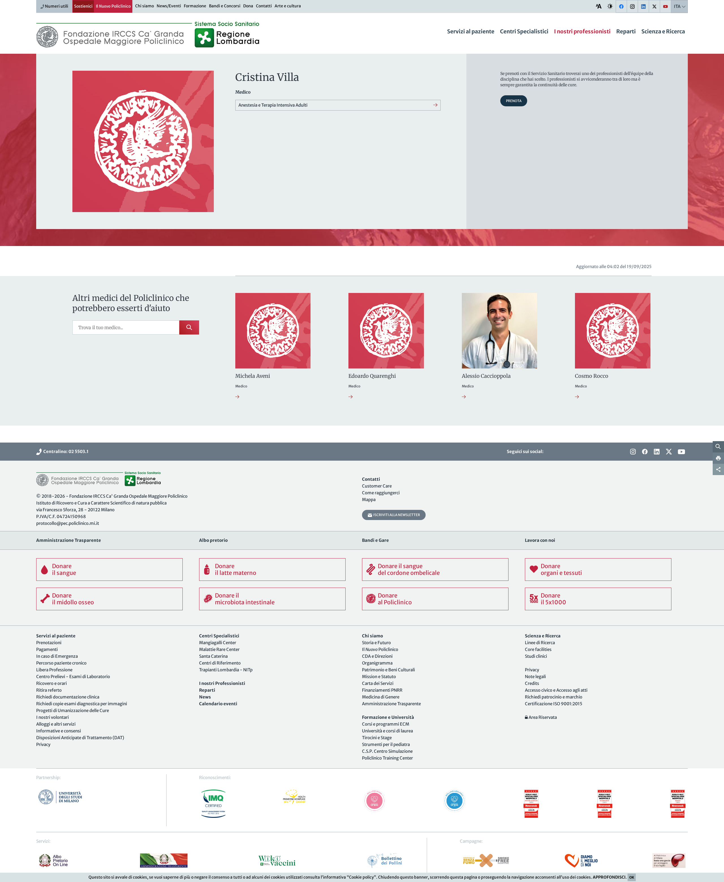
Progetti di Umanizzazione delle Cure (72, 710)
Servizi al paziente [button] (470, 31)
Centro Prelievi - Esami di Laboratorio (73, 676)
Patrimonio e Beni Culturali (388, 669)
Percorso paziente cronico (61, 663)
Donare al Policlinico (395, 599)
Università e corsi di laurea (387, 731)
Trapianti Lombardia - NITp (226, 669)
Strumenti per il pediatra (386, 744)
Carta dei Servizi (377, 683)
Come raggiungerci (381, 492)
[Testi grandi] (598, 6)
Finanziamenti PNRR (382, 690)
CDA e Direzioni (377, 656)
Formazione (195, 5)
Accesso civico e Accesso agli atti (556, 690)
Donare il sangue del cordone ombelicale (409, 569)
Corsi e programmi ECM (385, 724)
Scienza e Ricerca (663, 31)
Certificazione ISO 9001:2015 (553, 703)
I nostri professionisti (582, 31)
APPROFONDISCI (609, 877)
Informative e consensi (58, 731)
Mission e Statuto (379, 676)
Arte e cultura (288, 5)
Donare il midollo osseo (73, 599)
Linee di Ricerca (540, 642)
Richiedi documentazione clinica (67, 697)
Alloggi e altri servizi (56, 724)
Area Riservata (542, 717)
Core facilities (538, 649)
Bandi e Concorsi (224, 5)
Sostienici (83, 6)
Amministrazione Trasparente (391, 703)
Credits (532, 683)
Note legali (535, 676)
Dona (248, 5)
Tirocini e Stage (377, 737)
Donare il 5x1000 (553, 599)
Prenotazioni (48, 642)
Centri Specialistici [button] (524, 31)
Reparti (626, 31)
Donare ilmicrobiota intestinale (245, 599)
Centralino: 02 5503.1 (65, 451)
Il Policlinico (113, 6)
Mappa (369, 499)
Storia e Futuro (376, 642)
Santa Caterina (213, 656)
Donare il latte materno (235, 569)
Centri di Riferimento (220, 663)
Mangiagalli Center (217, 642)
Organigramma (377, 663)
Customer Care (377, 486)
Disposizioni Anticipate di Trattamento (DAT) (80, 737)
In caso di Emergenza (57, 656)
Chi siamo (144, 5)
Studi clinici (536, 656)
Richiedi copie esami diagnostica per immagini (81, 703)
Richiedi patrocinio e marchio (553, 697)
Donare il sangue (64, 569)
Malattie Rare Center (219, 649)
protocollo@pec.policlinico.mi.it (67, 523)
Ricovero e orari (51, 683)
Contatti (264, 5)
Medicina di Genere (380, 697)
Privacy (43, 744)
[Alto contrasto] (610, 6)
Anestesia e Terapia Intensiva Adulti (272, 105)
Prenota (514, 101)
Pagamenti (47, 649)
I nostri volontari (52, 717)
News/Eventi (169, 5)
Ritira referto (49, 690)
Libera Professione (54, 669)
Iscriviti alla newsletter (396, 515)
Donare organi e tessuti (561, 569)
